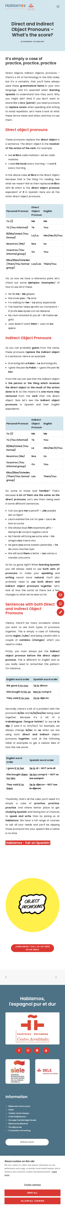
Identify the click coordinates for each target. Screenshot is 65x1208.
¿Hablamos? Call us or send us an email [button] (33, 948)
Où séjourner (15, 1127)
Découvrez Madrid (18, 1123)
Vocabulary (38, 41)
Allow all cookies (32, 1201)
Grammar (27, 41)
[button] (58, 6)
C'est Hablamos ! (17, 1116)
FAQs (11, 1109)
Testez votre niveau (18, 1113)
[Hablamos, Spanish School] (20, 6)
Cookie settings (32, 1185)
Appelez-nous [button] (27, 1142)
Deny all (32, 1193)
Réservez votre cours (19, 1106)
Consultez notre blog (19, 1130)
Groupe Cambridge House (22, 1120)
